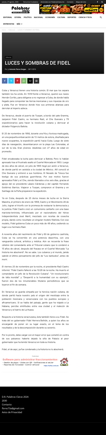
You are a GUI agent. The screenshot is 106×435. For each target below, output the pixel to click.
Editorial (7, 17)
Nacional (38, 17)
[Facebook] (97, 2)
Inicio (4, 30)
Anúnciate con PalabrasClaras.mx (52, 2)
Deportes (71, 17)
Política (27, 17)
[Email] (30, 81)
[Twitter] (102, 2)
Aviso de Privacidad (12, 412)
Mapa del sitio (81, 2)
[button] (100, 17)
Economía (50, 17)
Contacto (70, 2)
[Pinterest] (17, 81)
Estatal (17, 17)
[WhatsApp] (23, 81)
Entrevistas (8, 24)
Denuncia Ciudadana (30, 2)
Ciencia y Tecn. (85, 17)
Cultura (61, 17)
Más (18, 24)
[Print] (36, 81)
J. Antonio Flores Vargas (17, 69)
